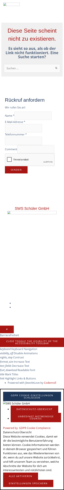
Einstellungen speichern (28, 483)
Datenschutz (23, 307)
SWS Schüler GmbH (32, 208)
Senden (16, 169)
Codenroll (50, 383)
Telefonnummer (16, 134)
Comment (11, 149)
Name (9, 115)
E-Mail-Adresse (15, 122)
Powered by (27, 428)
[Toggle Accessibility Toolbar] (7, 329)
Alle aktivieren (20, 476)
